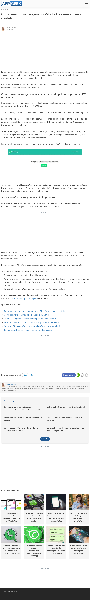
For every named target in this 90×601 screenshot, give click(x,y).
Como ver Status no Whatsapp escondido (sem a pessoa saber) (32, 326)
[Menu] (87, 591)
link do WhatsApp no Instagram (24, 298)
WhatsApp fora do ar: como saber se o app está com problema (31, 322)
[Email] (82, 375)
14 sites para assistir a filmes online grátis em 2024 (65, 418)
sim (25, 375)
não (31, 375)
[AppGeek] (11, 3)
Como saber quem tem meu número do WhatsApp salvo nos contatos (35, 311)
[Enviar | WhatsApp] (78, 375)
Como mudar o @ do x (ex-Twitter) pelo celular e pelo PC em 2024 (21, 429)
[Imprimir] (86, 375)
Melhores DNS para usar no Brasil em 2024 (66, 407)
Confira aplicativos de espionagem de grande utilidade (28, 330)
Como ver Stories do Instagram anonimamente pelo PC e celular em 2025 (22, 408)
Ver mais (45, 439)
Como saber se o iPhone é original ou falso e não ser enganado (66, 429)
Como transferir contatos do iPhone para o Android (26, 314)
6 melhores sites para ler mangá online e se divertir (23, 418)
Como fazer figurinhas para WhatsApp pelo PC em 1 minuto (30, 318)
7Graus (14, 591)
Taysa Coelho (11, 384)
